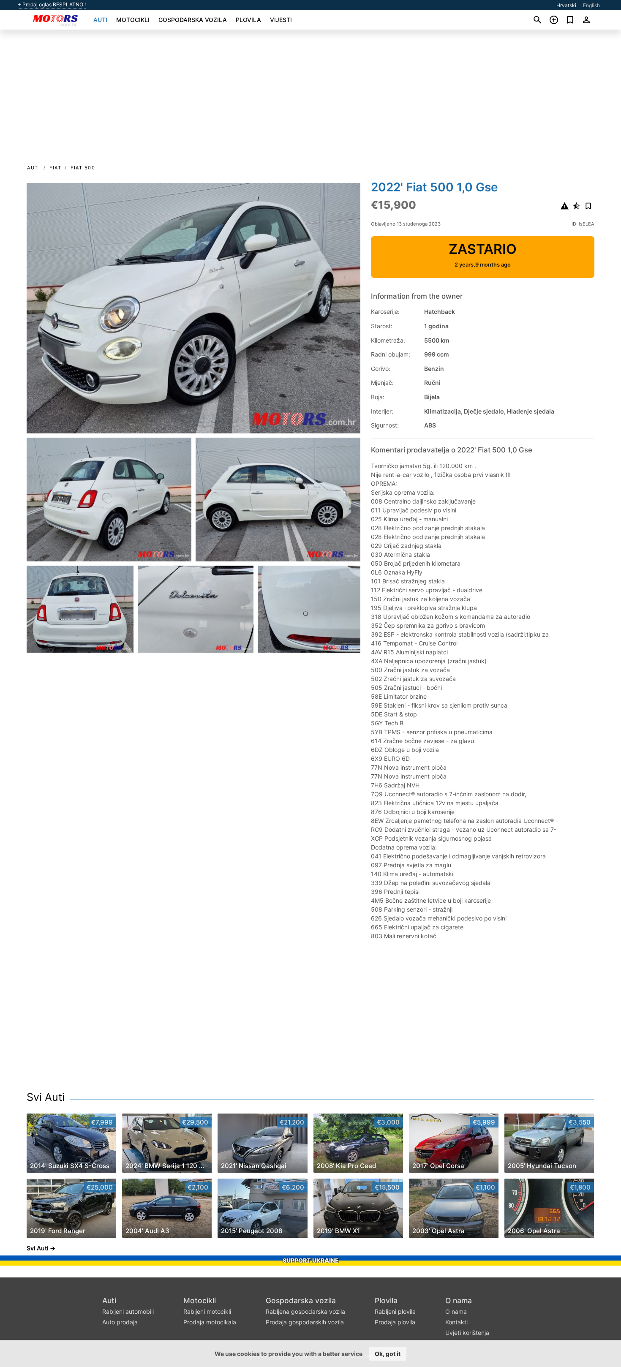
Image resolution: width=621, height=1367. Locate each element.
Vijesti (281, 19)
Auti (100, 19)
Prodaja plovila (395, 1322)
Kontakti (456, 1322)
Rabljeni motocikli (207, 1311)
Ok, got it (387, 1353)
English (591, 5)
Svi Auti (46, 1097)
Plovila (248, 19)
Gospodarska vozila (192, 19)
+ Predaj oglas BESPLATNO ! (52, 5)
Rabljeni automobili (128, 1311)
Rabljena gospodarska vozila (305, 1311)
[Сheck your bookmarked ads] (570, 20)
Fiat (55, 168)
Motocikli (133, 19)
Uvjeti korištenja (467, 1332)
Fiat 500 (83, 168)
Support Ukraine (311, 1260)
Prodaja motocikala (209, 1322)
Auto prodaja (120, 1322)
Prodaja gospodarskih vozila (305, 1322)
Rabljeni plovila (395, 1311)
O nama (458, 1300)
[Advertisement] (310, 100)
